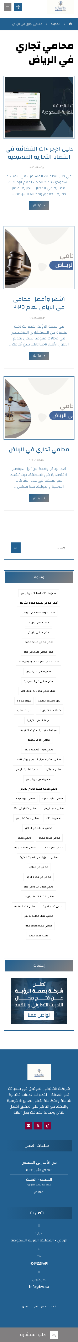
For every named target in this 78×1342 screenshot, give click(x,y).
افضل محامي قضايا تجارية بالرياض (38, 691)
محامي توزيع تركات (25, 798)
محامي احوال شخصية (38, 740)
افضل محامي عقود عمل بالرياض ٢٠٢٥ (39, 661)
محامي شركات (53, 818)
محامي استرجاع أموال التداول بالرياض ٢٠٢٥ (39, 759)
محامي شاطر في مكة (25, 808)
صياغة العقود (23, 710)
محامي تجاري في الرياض (38, 779)
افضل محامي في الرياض (38, 671)
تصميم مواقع (48, 1306)
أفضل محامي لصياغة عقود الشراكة (39, 602)
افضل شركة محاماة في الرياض (38, 612)
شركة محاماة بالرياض (50, 710)
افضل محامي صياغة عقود (39, 642)
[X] (38, 1125)
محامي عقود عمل (53, 847)
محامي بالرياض (54, 769)
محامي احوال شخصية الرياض (38, 749)
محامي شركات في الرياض (38, 828)
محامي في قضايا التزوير (38, 877)
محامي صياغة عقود (49, 837)
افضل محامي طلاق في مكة (38, 651)
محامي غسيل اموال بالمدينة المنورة (39, 857)
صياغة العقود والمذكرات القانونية (38, 730)
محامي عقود (24, 837)
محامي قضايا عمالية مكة (38, 925)
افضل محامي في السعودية (38, 681)
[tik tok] (47, 1125)
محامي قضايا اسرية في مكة (38, 886)
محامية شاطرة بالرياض (27, 769)
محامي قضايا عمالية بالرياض (38, 916)
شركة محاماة (24, 700)
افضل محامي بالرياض (39, 632)
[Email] (28, 1125)
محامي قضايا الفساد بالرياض (39, 896)
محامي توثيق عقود (52, 798)
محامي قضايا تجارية (53, 906)
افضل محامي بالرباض (39, 622)
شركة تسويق (30, 1306)
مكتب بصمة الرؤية (38, 935)
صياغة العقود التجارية (38, 720)
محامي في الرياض (38, 867)
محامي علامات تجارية (25, 847)
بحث (15, 548)
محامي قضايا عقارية (25, 906)
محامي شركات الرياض (27, 818)
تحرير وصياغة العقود (49, 700)
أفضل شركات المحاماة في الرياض (38, 593)
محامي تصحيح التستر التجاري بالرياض (38, 788)
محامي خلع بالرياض (54, 808)
